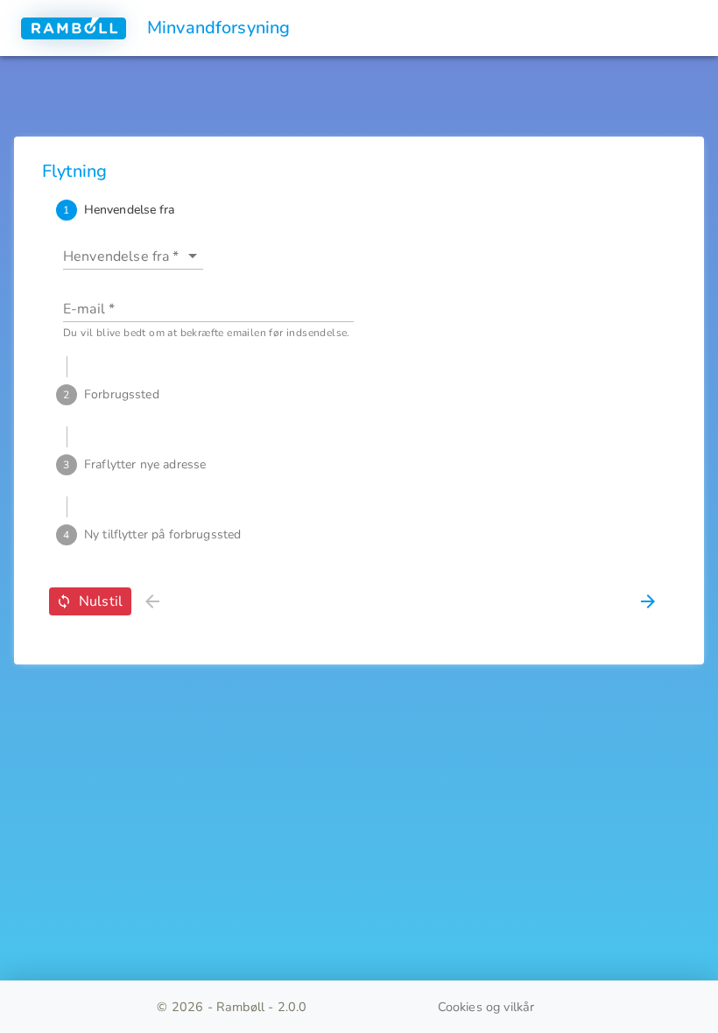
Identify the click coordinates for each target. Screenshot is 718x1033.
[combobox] (122, 256)
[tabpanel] (359, 285)
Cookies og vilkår (486, 1006)
